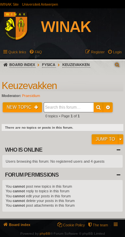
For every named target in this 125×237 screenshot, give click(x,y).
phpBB (45, 233)
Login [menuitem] (117, 52)
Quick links (17, 52)
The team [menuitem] (100, 225)
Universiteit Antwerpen (40, 4)
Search (98, 107)
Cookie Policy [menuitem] (74, 225)
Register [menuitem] (98, 52)
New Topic (20, 107)
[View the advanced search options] (118, 64)
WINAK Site (9, 4)
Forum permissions (32, 175)
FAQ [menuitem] (38, 52)
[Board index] (54, 27)
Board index (22, 65)
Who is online (24, 150)
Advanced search (108, 107)
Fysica (48, 65)
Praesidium (31, 96)
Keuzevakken (76, 65)
